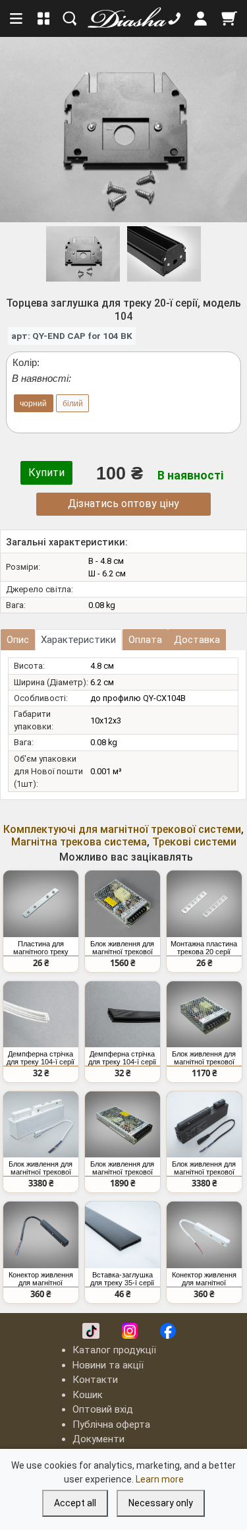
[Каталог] (44, 18)
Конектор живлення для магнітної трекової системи (41, 1279)
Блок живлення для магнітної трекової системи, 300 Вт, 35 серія (40, 1168)
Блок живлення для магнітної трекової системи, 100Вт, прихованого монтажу (204, 1058)
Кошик (87, 1395)
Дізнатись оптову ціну (123, 503)
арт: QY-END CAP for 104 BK (71, 335)
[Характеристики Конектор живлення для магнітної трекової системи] (40, 1235)
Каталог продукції (114, 1350)
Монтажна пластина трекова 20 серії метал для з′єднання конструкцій (204, 948)
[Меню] (17, 18)
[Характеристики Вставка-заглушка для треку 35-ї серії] (122, 1235)
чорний (33, 403)
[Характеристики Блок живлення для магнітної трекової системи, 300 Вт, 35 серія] (40, 1124)
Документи (98, 1439)
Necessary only (160, 1503)
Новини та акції (108, 1365)
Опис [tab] (18, 640)
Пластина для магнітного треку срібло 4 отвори (41, 948)
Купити (46, 472)
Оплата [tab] (145, 640)
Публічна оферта (111, 1424)
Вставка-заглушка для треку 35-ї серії (122, 1279)
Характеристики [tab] (78, 640)
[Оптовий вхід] (200, 18)
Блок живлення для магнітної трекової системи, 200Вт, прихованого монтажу (122, 1168)
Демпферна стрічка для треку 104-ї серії (40, 1058)
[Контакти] (174, 18)
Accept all (75, 1503)
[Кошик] (229, 18)
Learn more (160, 1479)
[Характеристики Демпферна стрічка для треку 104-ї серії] (40, 1014)
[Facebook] (168, 1331)
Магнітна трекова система (79, 842)
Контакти (95, 1380)
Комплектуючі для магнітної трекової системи (122, 829)
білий (73, 403)
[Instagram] (130, 1331)
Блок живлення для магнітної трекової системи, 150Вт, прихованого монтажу (122, 948)
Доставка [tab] (197, 640)
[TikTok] (90, 1331)
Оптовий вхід (102, 1409)
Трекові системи (194, 842)
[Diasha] (122, 18)
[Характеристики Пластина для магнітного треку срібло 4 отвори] (40, 903)
